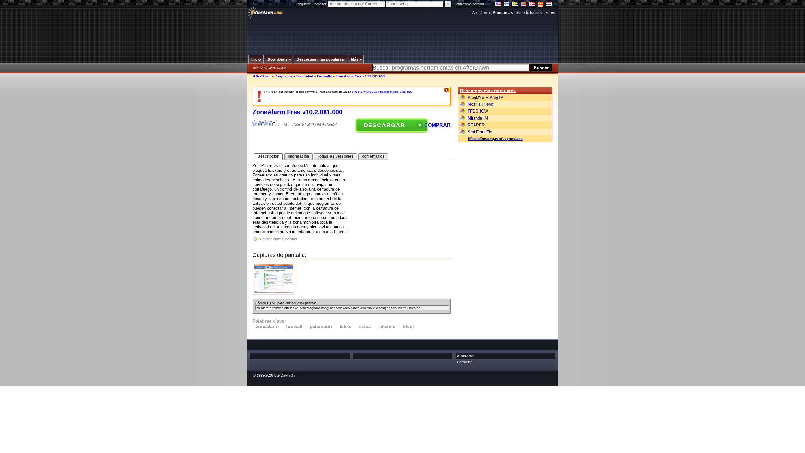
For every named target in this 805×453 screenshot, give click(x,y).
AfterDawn (481, 12)
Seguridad (304, 76)
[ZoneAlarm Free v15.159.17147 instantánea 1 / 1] (275, 293)
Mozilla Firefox (481, 104)
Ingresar (320, 4)
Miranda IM (478, 118)
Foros (550, 12)
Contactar (464, 362)
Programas (283, 76)
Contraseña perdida (469, 4)
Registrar (304, 4)
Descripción (268, 156)
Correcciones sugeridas (278, 239)
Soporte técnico (529, 12)
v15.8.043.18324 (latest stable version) (382, 91)
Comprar (437, 125)
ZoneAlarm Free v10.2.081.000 (360, 76)
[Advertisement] (402, 32)
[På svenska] (515, 4)
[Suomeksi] (507, 4)
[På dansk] (532, 4)
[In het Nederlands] (549, 4)
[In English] (498, 4)
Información (298, 156)
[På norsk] (524, 4)
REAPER (476, 125)
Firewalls (324, 76)
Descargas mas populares (488, 90)
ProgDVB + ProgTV (485, 97)
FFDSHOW (478, 111)
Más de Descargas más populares (495, 139)
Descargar (384, 125)
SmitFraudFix (480, 132)
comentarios (373, 156)
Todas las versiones (335, 156)
